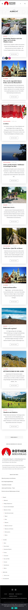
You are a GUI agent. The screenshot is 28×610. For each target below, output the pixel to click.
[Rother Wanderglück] (9, 4)
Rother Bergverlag (19, 459)
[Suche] (24, 3)
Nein (16, 608)
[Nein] (26, 606)
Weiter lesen (14, 54)
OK (12, 608)
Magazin (5, 36)
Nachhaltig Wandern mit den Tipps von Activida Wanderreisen (12, 40)
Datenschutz (18, 593)
